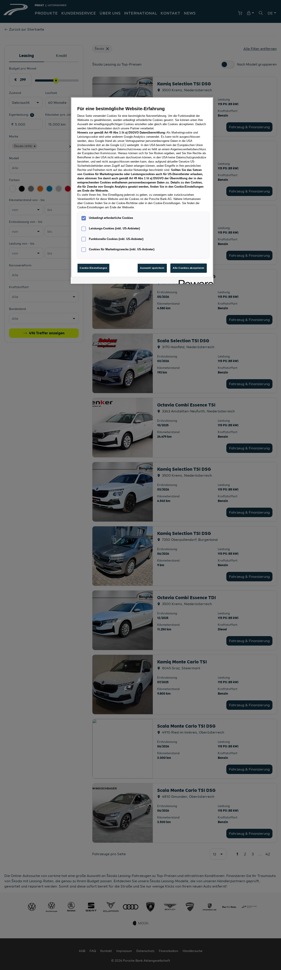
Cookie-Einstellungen (93, 268)
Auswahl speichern (152, 268)
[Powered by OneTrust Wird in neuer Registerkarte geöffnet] (194, 281)
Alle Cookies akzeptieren (188, 268)
